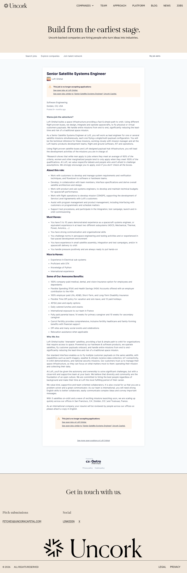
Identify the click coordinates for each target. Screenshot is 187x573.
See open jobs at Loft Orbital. (65, 90)
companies (50, 56)
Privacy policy (88, 468)
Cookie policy (100, 468)
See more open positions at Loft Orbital (93, 440)
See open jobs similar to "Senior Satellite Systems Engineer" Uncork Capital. (85, 94)
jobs (31, 56)
